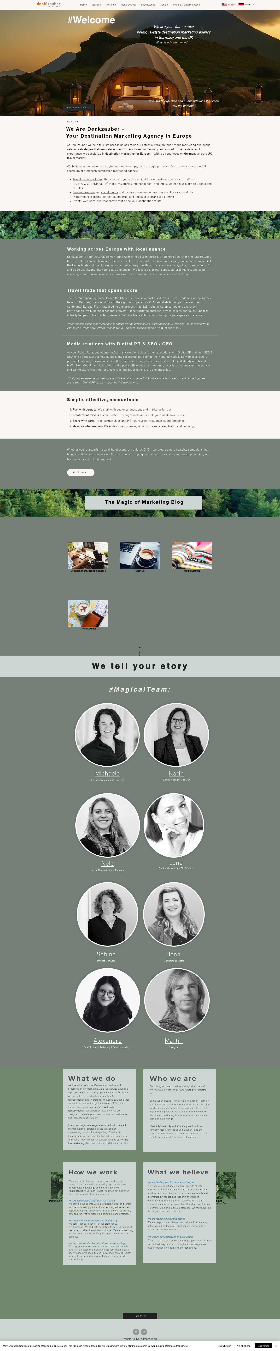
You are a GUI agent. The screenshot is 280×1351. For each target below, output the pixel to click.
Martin (174, 1041)
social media (109, 192)
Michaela (107, 774)
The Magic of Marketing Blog (145, 502)
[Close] (276, 1345)
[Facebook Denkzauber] (136, 1332)
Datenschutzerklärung (176, 1345)
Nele (107, 864)
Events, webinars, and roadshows (95, 201)
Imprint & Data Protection (140, 1339)
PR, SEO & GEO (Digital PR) (91, 184)
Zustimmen (263, 1345)
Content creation (84, 192)
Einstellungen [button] (224, 1345)
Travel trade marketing (88, 180)
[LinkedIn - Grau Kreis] (144, 1332)
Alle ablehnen (244, 1345)
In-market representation (90, 197)
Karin (176, 774)
